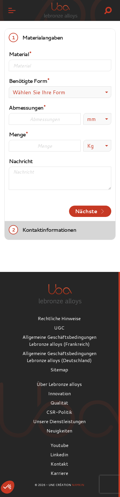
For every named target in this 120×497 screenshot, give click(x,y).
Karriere (59, 473)
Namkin (78, 485)
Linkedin (59, 454)
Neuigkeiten (59, 430)
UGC (59, 327)
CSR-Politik (59, 412)
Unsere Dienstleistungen (59, 421)
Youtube (59, 445)
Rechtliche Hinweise (59, 318)
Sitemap (59, 369)
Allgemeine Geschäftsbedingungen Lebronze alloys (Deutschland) (59, 357)
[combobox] (60, 92)
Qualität (59, 402)
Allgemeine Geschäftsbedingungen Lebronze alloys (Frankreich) (59, 340)
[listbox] (97, 119)
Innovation (59, 393)
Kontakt (59, 463)
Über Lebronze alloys (59, 384)
